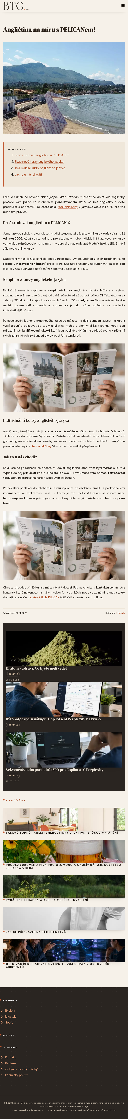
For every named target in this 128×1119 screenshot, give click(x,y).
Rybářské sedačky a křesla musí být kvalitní (47, 900)
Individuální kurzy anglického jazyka (40, 168)
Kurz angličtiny (68, 207)
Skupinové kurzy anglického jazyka (39, 162)
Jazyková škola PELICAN (43, 597)
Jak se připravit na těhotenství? (36, 932)
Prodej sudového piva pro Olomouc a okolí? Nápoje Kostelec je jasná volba (63, 866)
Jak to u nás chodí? (29, 174)
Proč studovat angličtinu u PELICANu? (42, 155)
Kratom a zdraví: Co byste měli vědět (36, 668)
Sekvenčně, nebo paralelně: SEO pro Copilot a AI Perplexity (54, 769)
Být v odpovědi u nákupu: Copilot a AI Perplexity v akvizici (53, 719)
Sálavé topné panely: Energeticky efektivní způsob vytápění (62, 832)
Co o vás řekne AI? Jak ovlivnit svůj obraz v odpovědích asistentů (59, 965)
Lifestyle (120, 613)
